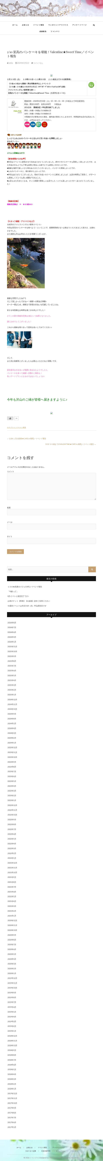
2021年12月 (12, 863)
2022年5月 (12, 839)
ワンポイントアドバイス (58, 25)
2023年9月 (12, 762)
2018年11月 (12, 1041)
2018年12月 (12, 1036)
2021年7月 (12, 887)
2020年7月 (12, 944)
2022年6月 (12, 834)
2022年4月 (12, 843)
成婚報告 (43, 31)
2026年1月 (12, 642)
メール (9, 522)
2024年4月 (12, 728)
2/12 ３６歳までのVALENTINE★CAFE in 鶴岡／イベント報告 (70, 444)
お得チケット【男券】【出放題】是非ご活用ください (29, 601)
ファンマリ (55, 31)
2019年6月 (12, 1007)
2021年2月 (12, 911)
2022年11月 (12, 810)
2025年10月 (12, 651)
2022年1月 (12, 858)
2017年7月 (12, 1117)
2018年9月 (12, 1050)
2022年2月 (12, 853)
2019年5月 (12, 1012)
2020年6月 (12, 949)
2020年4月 (12, 959)
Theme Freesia (54, 1158)
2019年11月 (12, 983)
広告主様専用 (45, 1151)
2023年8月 (12, 767)
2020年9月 (12, 935)
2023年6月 (12, 776)
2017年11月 (12, 1098)
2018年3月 (12, 1079)
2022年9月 (12, 819)
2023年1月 (12, 800)
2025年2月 (12, 690)
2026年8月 (12, 623)
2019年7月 (12, 1002)
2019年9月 (12, 992)
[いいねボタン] (10, 418)
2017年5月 (12, 1127)
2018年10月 (12, 1045)
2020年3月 (12, 964)
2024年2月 (12, 738)
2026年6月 (12, 632)
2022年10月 (12, 815)
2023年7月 (12, 771)
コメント (10, 471)
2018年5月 (12, 1069)
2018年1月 (12, 1089)
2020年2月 (12, 968)
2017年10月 (12, 1103)
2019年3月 (12, 1021)
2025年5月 (12, 675)
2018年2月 (12, 1084)
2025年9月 (12, 656)
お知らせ (25, 25)
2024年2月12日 (23, 63)
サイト (9, 536)
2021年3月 (12, 906)
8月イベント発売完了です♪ (18, 596)
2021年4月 (12, 901)
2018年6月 (12, 1065)
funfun (10, 63)
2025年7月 (12, 666)
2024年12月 (12, 699)
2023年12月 (12, 747)
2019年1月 (12, 1031)
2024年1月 (12, 743)
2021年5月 (12, 896)
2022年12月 (12, 805)
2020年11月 (12, 925)
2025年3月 (12, 685)
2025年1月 (12, 695)
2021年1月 (12, 916)
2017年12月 (12, 1093)
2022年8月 (12, 824)
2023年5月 (12, 781)
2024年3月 (12, 733)
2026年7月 (12, 627)
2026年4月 (12, 637)
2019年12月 (12, 978)
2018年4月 (12, 1074)
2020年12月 (12, 920)
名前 (9, 508)
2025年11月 (12, 646)
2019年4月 (12, 1017)
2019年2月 (12, 1026)
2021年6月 (12, 892)
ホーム (15, 25)
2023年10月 (12, 757)
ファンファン (60, 1151)
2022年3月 (12, 848)
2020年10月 (12, 930)
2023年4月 (12, 786)
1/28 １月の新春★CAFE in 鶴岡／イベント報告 (26, 438)
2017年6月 (12, 1122)
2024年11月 (12, 704)
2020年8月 (12, 940)
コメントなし (38, 63)
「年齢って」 (13, 591)
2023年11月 (12, 752)
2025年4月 (12, 680)
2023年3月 (12, 791)
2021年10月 (12, 872)
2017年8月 (12, 1113)
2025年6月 (12, 670)
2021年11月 (12, 868)
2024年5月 (12, 723)
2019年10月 (12, 988)
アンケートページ (79, 25)
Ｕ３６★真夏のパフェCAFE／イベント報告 (25, 587)
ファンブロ (34, 1158)
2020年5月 (12, 954)
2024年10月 (12, 709)
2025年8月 (12, 661)
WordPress (75, 1158)
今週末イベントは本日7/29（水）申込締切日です (27, 606)
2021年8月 (12, 882)
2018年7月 (12, 1060)
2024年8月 (12, 719)
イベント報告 (38, 25)
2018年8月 (12, 1055)
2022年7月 (12, 829)
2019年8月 (12, 997)
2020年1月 (12, 973)
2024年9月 (12, 714)
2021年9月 (12, 877)
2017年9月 (12, 1108)
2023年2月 (12, 795)
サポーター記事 (30, 1151)
